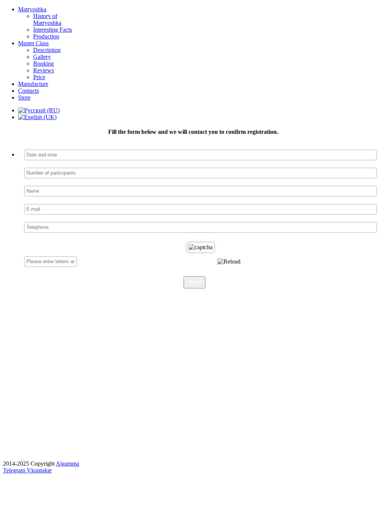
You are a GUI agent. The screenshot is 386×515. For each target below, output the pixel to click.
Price (39, 77)
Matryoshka (32, 9)
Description (47, 50)
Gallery (42, 57)
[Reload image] (229, 261)
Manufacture (33, 84)
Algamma (67, 463)
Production (46, 36)
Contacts (28, 90)
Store (24, 97)
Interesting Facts (52, 29)
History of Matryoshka (47, 19)
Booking (43, 63)
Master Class (33, 43)
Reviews (43, 70)
